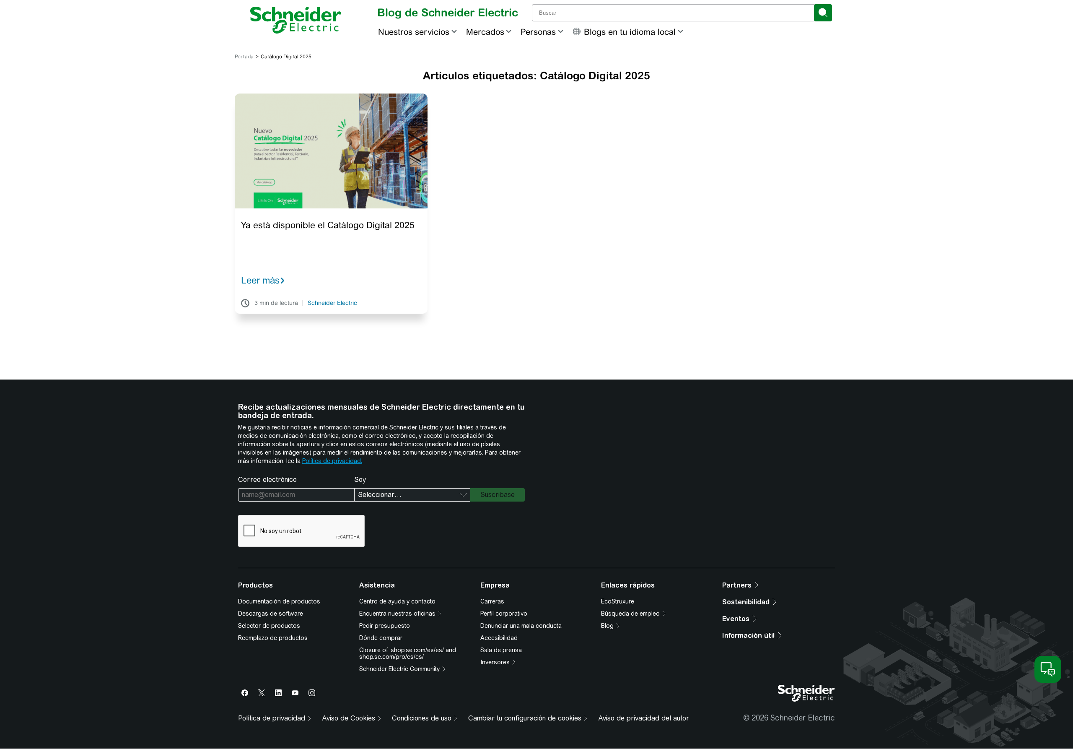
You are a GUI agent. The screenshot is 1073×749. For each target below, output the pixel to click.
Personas (538, 31)
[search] (823, 12)
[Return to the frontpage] (295, 20)
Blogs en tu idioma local (630, 31)
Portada (244, 57)
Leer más (260, 280)
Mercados (485, 31)
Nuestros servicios (413, 31)
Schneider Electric (332, 303)
